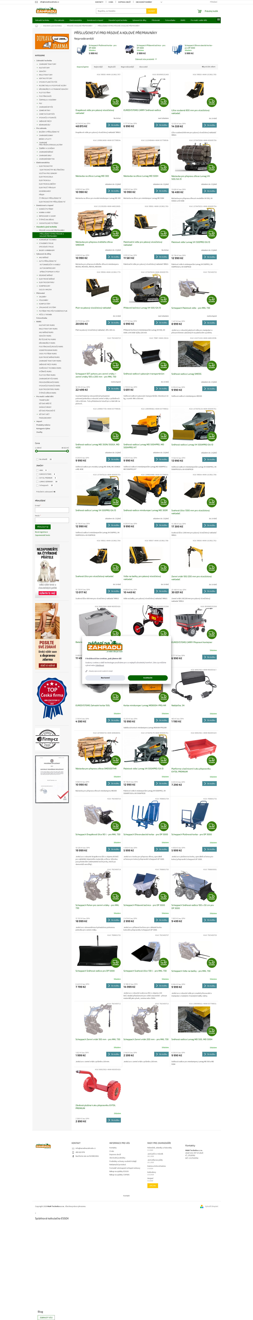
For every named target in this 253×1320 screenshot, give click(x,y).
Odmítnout (99, 665)
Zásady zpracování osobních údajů (101, 671)
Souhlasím (147, 677)
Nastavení (105, 677)
